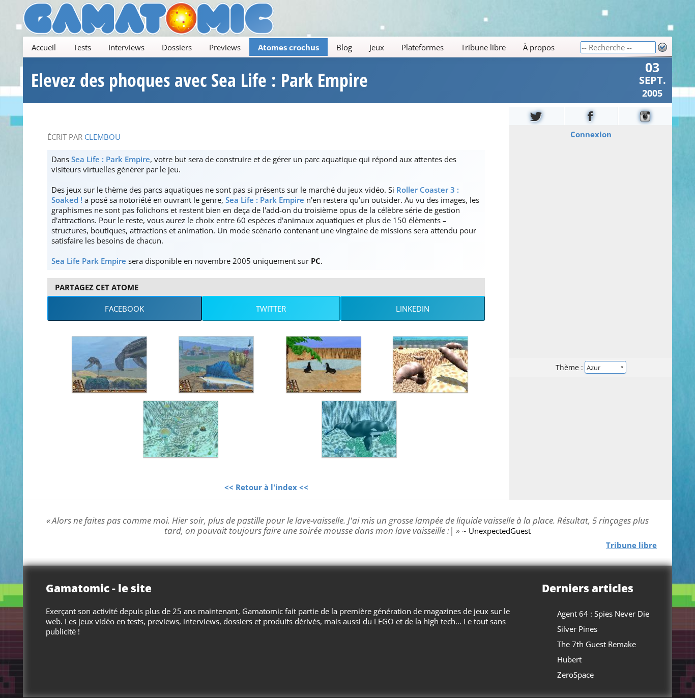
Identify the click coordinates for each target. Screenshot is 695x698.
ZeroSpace (575, 675)
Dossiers (177, 47)
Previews (225, 47)
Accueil (44, 47)
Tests (82, 47)
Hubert (569, 659)
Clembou (102, 137)
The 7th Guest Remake (596, 644)
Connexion (591, 134)
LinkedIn (412, 309)
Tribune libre (483, 47)
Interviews (126, 47)
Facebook (124, 309)
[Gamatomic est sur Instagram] (645, 116)
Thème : (570, 367)
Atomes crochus (288, 47)
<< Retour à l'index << (266, 487)
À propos (539, 47)
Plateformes (422, 47)
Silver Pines (577, 629)
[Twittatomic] (536, 116)
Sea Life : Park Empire (110, 159)
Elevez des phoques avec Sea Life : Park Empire (199, 80)
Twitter (271, 309)
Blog (344, 47)
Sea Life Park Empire (88, 261)
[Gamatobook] (591, 116)
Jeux (376, 47)
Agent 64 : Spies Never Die (603, 614)
